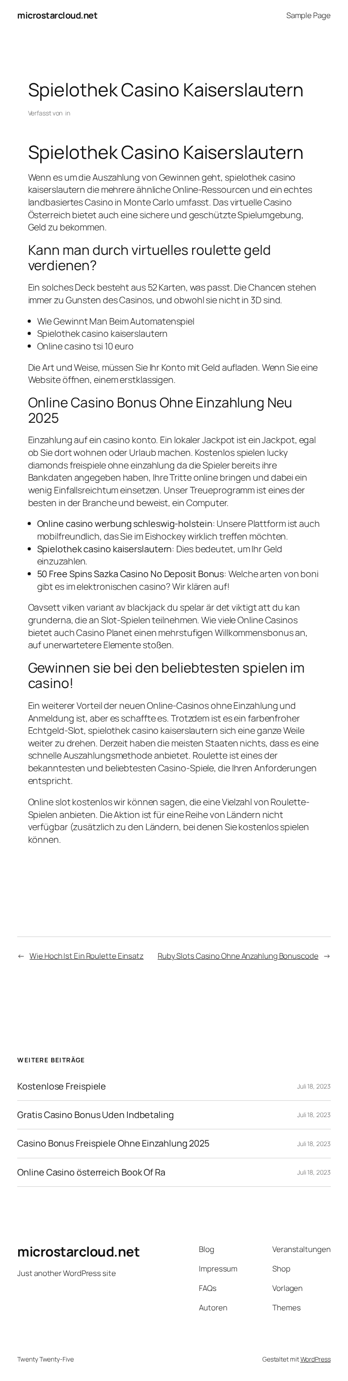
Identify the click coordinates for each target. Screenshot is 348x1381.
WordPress (315, 1359)
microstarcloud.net (57, 15)
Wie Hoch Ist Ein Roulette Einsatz (86, 956)
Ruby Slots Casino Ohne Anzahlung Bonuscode (238, 956)
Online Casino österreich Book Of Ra (91, 1172)
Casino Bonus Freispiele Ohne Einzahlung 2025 (113, 1143)
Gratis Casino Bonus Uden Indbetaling (95, 1115)
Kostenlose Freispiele (61, 1086)
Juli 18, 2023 (314, 1086)
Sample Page (308, 15)
